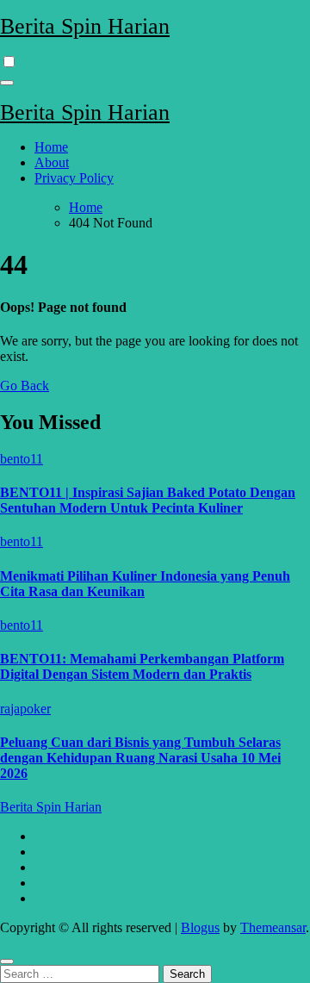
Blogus (200, 927)
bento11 (21, 458)
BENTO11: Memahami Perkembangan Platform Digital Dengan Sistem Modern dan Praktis (142, 666)
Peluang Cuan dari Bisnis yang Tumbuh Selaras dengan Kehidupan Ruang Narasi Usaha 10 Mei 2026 (140, 758)
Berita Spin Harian (85, 26)
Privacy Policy (74, 178)
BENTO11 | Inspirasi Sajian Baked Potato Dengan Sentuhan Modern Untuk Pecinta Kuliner (147, 500)
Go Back (24, 385)
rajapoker (25, 708)
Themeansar (273, 927)
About (51, 162)
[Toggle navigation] (7, 82)
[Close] (7, 961)
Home (51, 147)
